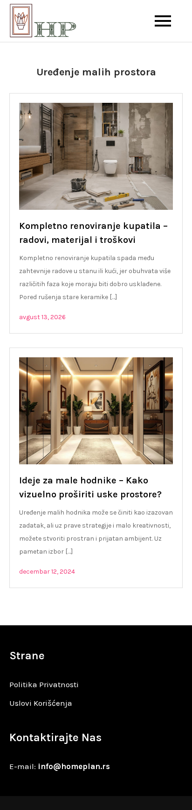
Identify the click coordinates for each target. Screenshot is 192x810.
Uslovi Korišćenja (40, 703)
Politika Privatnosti (44, 684)
